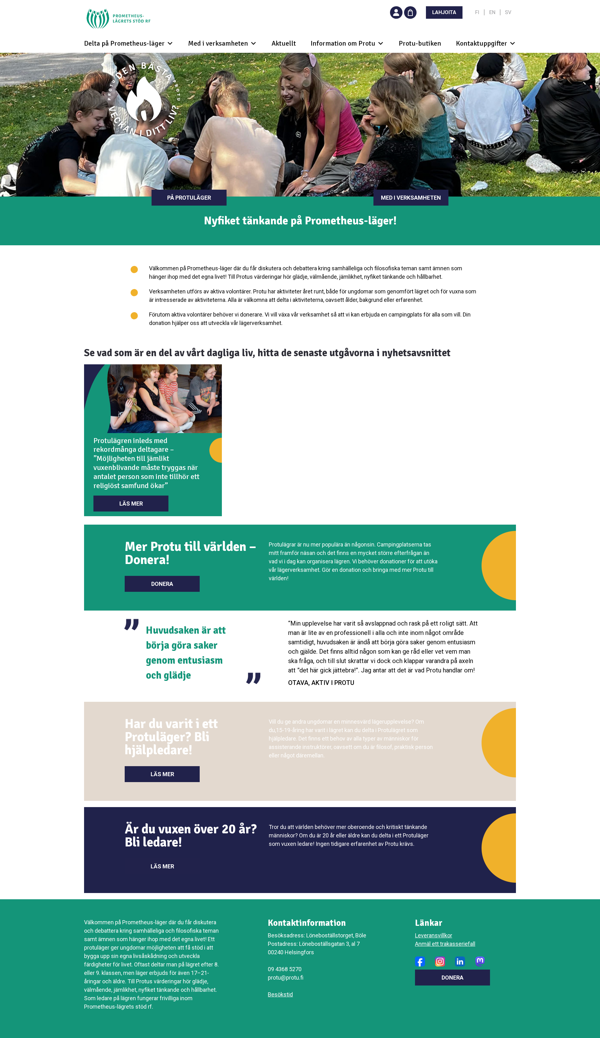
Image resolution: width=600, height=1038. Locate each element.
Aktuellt (284, 43)
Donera (162, 584)
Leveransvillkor (433, 935)
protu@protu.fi (285, 977)
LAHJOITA (444, 12)
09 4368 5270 (285, 969)
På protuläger (189, 197)
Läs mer (131, 503)
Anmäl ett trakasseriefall (445, 944)
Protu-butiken (420, 43)
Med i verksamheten (411, 197)
